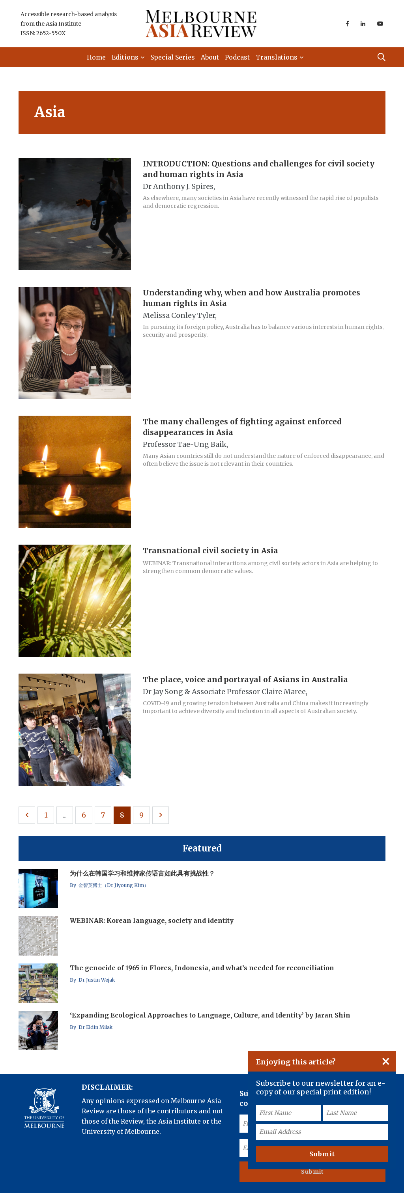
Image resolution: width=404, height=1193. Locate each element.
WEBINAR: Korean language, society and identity (152, 920)
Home (96, 57)
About (210, 57)
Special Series (172, 57)
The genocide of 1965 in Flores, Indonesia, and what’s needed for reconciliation (202, 968)
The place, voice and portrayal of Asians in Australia (245, 679)
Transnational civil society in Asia (210, 550)
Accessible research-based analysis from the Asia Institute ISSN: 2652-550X (69, 24)
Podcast (237, 57)
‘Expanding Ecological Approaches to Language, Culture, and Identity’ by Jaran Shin (210, 1015)
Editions (125, 57)
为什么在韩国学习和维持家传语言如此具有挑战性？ (142, 873)
